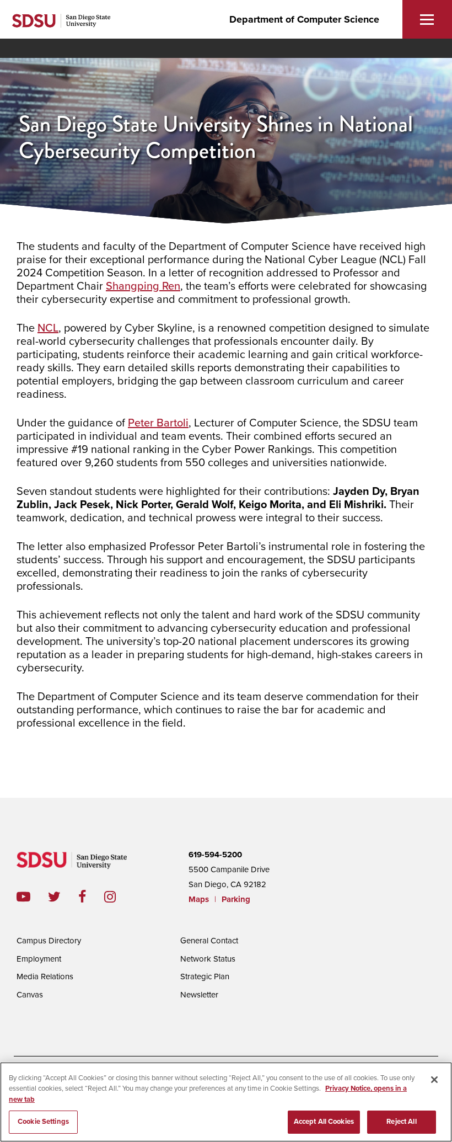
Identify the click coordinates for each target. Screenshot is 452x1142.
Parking (236, 899)
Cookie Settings (43, 1121)
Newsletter (199, 995)
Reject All (401, 1121)
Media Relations (45, 976)
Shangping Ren (143, 286)
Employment (39, 959)
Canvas (30, 995)
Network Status (207, 959)
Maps (199, 899)
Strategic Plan (204, 976)
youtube (23, 897)
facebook (91, 897)
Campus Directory (49, 941)
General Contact (209, 941)
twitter (63, 897)
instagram (118, 897)
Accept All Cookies (324, 1121)
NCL (47, 328)
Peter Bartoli (158, 423)
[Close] (434, 1080)
